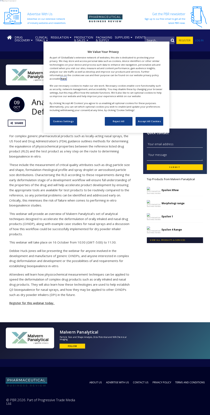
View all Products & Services (167, 240)
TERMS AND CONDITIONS (190, 382)
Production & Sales (83, 38)
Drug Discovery (22, 38)
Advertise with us (117, 382)
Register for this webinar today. (32, 303)
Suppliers (122, 37)
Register (185, 40)
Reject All (118, 121)
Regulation (60, 37)
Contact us (140, 382)
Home (9, 37)
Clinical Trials (41, 38)
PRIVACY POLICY (162, 382)
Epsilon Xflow (170, 190)
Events (140, 37)
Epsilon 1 (167, 216)
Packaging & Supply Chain (104, 40)
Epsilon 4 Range (172, 229)
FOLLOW (72, 346)
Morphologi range (173, 203)
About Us (95, 382)
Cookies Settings (63, 121)
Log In (199, 40)
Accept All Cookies (149, 121)
